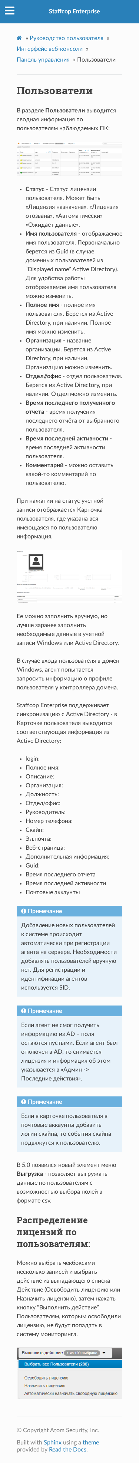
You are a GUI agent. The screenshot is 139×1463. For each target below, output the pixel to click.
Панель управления (43, 60)
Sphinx (53, 1443)
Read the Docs (67, 1450)
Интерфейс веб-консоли (50, 49)
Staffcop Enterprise (74, 11)
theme (91, 1443)
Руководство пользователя (66, 38)
